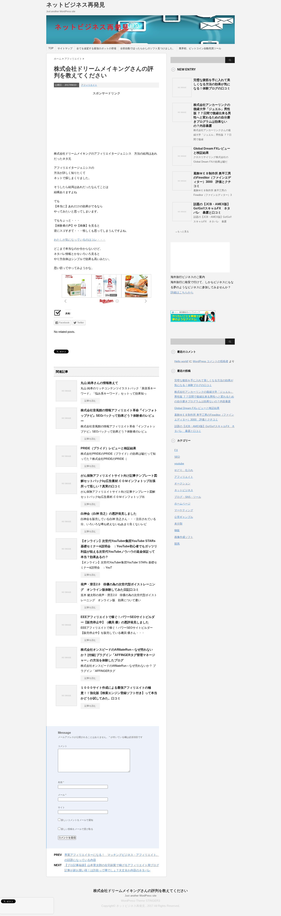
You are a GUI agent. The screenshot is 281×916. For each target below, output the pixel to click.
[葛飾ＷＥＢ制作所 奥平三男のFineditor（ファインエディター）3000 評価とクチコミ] (182, 188)
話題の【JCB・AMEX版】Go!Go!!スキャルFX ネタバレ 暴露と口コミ (211, 208)
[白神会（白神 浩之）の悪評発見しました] (66, 530)
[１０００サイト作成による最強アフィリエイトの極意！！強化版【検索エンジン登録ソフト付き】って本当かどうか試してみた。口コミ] (66, 704)
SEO (177, 456)
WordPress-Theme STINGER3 (140, 900)
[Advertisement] (106, 122)
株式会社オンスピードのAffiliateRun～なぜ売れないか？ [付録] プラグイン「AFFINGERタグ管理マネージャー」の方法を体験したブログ (118, 655)
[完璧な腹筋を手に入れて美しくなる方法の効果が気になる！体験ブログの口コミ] (182, 95)
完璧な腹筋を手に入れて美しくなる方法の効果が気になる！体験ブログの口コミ (211, 84)
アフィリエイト (89, 85)
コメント (62, 746)
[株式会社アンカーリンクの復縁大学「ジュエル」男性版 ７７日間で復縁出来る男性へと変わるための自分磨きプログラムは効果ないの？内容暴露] (182, 120)
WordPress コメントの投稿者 (210, 361)
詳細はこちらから (182, 292)
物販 (177, 530)
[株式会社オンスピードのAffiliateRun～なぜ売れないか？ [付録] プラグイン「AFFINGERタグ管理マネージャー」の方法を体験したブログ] (66, 666)
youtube (179, 463)
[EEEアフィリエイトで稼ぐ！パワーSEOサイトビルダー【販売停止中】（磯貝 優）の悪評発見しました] (66, 633)
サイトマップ (65, 48)
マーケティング (183, 510)
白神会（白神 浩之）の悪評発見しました (108, 513)
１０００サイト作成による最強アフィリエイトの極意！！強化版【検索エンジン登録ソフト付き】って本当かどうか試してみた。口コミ (119, 693)
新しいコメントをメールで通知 (77, 820)
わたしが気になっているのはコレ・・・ (80, 239)
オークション (182, 483)
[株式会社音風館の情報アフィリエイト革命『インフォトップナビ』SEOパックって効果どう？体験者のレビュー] (66, 427)
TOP (51, 48)
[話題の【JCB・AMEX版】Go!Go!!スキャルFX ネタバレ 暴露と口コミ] (182, 219)
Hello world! (181, 361)
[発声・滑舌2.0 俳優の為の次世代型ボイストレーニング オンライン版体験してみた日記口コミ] (66, 601)
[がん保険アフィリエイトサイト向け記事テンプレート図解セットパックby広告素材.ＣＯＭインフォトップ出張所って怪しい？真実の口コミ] (66, 492)
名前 (61, 782)
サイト (61, 807)
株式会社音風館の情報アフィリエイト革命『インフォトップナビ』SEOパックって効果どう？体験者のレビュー (119, 416)
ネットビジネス (183, 490)
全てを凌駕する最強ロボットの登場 (96, 48)
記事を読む (90, 400)
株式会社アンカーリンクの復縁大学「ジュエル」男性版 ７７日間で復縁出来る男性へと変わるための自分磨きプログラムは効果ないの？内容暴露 (204, 396)
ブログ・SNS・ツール (187, 496)
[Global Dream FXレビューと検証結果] (182, 164)
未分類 (178, 523)
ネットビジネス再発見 (75, 5)
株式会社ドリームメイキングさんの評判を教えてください (140, 891)
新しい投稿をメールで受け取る (77, 829)
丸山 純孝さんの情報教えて (99, 383)
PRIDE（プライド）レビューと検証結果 (108, 448)
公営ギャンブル (183, 516)
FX (176, 450)
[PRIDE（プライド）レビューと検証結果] (66, 465)
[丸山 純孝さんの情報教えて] (66, 399)
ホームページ (182, 503)
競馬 (177, 543)
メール (62, 795)
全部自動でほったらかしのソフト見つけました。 (147, 48)
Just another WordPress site (140, 895)
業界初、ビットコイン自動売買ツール (200, 48)
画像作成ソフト (183, 537)
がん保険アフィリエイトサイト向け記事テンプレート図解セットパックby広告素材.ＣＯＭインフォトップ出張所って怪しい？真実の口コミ (119, 481)
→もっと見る (182, 231)
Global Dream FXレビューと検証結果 (196, 408)
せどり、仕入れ (183, 470)
